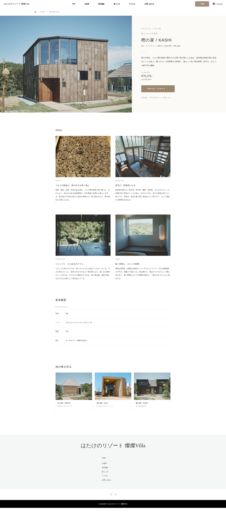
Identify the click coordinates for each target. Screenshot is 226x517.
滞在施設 (101, 4)
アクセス (132, 4)
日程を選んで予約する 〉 (158, 89)
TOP (73, 4)
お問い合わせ (149, 4)
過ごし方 (117, 4)
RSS (115, 494)
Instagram (111, 494)
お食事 (86, 4)
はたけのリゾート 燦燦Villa (16, 4)
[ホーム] (35, 9)
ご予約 (202, 4)
